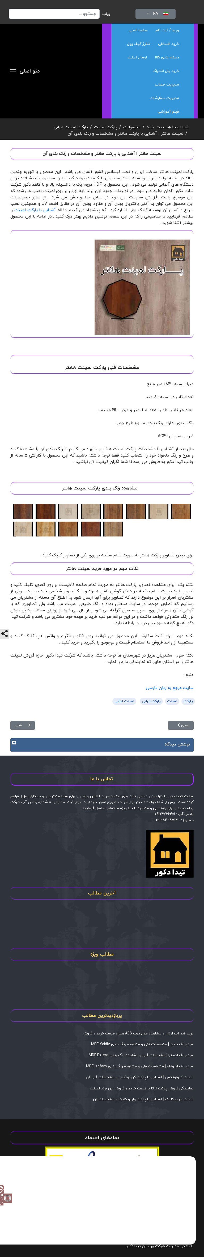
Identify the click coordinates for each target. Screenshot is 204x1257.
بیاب (106, 13)
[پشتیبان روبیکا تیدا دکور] (7, 1198)
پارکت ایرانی (151, 701)
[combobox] (54, 14)
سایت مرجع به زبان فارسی (170, 688)
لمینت (172, 701)
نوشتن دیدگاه (177, 744)
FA (155, 14)
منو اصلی (30, 71)
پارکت (188, 701)
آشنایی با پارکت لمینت (35, 210)
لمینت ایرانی (124, 701)
